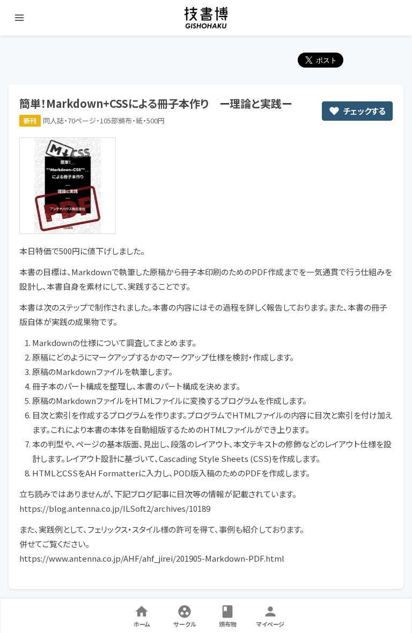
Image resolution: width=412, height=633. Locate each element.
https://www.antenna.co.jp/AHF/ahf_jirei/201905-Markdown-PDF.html (151, 558)
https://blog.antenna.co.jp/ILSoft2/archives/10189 (114, 508)
